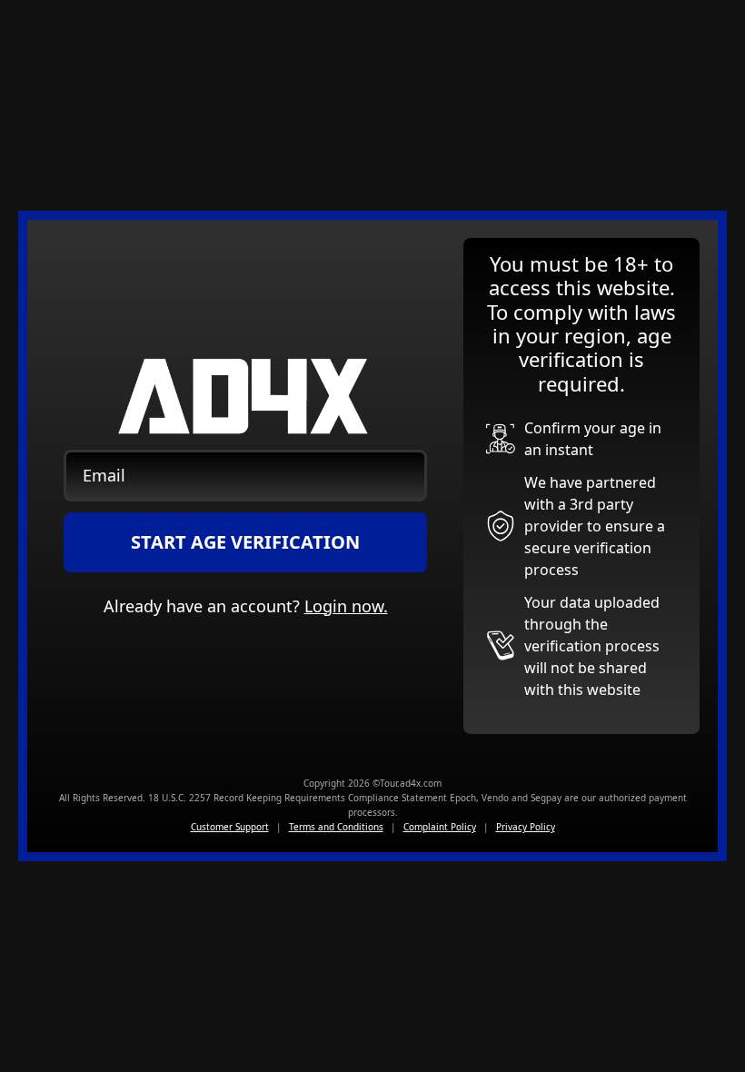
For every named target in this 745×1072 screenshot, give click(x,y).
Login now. (346, 606)
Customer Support (230, 826)
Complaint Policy (439, 826)
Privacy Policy (525, 826)
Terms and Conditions (336, 826)
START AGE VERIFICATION (245, 542)
